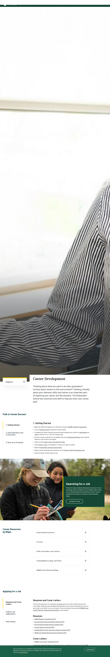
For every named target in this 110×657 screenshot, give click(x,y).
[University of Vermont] (10, 6)
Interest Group (44, 430)
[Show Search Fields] (98, 3)
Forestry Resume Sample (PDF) (44, 627)
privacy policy (24, 652)
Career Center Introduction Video (54, 442)
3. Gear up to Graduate (14, 442)
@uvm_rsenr (43, 445)
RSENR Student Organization (77, 427)
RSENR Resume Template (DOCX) (45, 619)
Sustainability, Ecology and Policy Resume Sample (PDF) (52, 630)
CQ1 (51, 453)
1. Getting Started (13, 425)
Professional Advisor (73, 437)
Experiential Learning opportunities (50, 447)
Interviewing (10, 622)
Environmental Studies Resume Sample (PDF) (49, 624)
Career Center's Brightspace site (74, 450)
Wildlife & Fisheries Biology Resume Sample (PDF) (50, 633)
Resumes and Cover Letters (13, 603)
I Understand (90, 649)
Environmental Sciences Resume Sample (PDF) (49, 622)
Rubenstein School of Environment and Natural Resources (49, 4)
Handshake (82, 432)
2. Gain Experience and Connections (14, 434)
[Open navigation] (24, 381)
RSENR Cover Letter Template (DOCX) (46, 642)
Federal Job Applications (10, 613)
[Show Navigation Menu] (104, 3)
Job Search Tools (74, 501)
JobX (36, 434)
